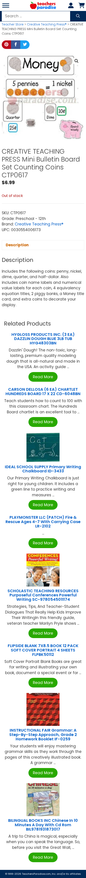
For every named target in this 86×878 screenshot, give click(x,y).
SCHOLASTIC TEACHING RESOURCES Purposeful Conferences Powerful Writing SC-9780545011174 (43, 595)
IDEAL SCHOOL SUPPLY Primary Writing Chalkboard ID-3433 (43, 469)
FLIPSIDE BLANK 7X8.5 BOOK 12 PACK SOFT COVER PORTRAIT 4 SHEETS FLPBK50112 (43, 650)
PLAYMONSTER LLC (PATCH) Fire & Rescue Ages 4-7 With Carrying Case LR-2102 (43, 522)
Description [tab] (17, 245)
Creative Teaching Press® (47, 24)
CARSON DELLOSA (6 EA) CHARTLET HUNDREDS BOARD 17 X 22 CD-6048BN (43, 391)
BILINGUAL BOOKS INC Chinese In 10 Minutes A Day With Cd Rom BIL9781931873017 (43, 825)
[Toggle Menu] (5, 5)
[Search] (77, 16)
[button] (76, 61)
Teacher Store (13, 24)
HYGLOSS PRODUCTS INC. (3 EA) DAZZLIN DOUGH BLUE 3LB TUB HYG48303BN (43, 339)
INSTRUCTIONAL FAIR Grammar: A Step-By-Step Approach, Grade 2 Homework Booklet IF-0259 (43, 734)
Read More (43, 377)
